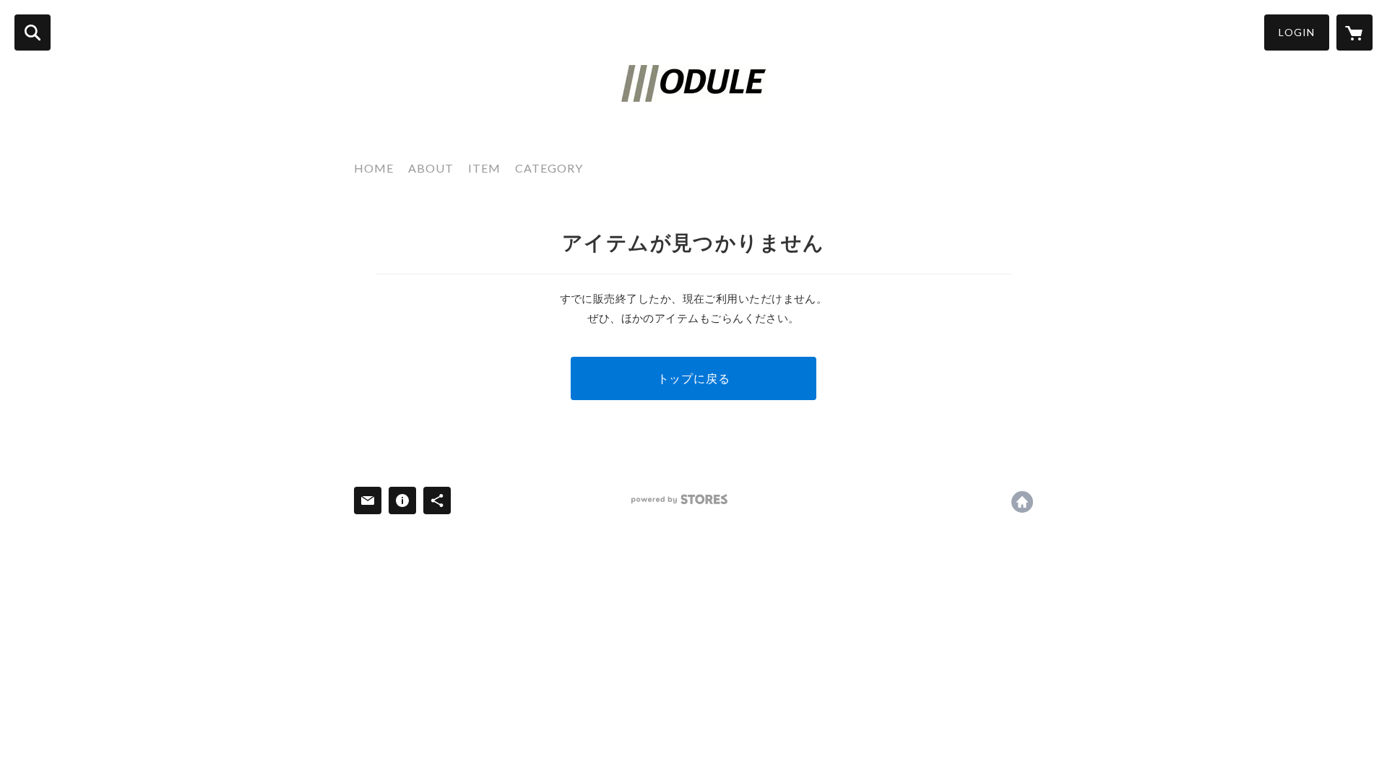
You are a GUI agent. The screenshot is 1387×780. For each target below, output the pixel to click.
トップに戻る (693, 378)
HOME (374, 168)
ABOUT (431, 168)
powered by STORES (679, 499)
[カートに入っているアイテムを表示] (1354, 32)
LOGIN (1297, 32)
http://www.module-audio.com (1022, 502)
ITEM (484, 168)
